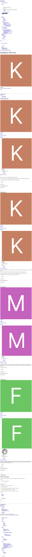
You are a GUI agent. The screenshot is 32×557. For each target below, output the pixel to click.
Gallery (4, 524)
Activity (3, 35)
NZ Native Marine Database (6, 29)
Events (4, 18)
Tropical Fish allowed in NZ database (8, 31)
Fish (2, 541)
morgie (1, 321)
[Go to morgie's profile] (17, 355)
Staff (4, 19)
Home (2, 16)
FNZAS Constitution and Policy (7, 24)
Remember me (5, 9)
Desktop (3, 494)
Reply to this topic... (2, 484)
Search (4, 36)
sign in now (16, 478)
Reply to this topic (4, 96)
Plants (2, 26)
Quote (2, 276)
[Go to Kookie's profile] (16, 86)
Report (4, 172)
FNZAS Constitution (7, 25)
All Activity (4, 552)
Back (4, 522)
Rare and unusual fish (8, 88)
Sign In (4, 10)
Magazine (3, 34)
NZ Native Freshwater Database (7, 30)
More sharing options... (3, 94)
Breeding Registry (5, 32)
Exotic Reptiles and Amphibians (7, 33)
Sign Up (3, 518)
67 (3, 357)
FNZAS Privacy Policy (8, 535)
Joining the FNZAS (5, 22)
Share (1, 89)
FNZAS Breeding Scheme (6, 23)
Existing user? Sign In (5, 2)
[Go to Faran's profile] (16, 411)
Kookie (2, 87)
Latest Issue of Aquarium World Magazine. (5, 50)
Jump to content (2, 0)
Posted (3, 135)
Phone (2, 495)
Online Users (5, 20)
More (4, 37)
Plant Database (5, 27)
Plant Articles (5, 28)
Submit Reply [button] (3, 498)
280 (3, 170)
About (2, 21)
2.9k (4, 455)
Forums (3, 17)
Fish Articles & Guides (6, 545)
